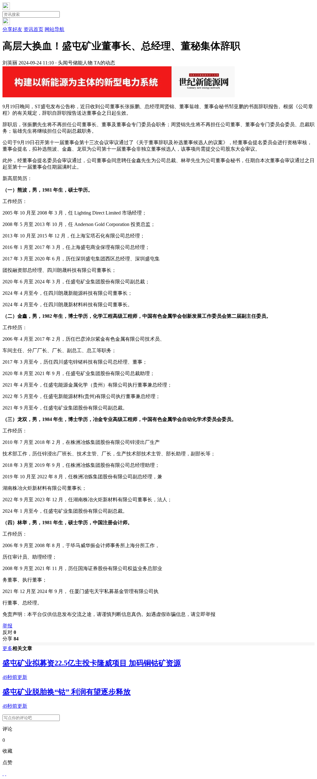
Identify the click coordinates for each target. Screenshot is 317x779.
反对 (9, 632)
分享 (10, 638)
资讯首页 (33, 29)
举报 (7, 625)
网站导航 (54, 29)
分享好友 (12, 29)
